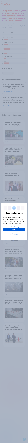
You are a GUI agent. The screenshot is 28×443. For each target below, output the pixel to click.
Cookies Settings (14, 227)
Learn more (18, 223)
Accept (14, 229)
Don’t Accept (14, 234)
